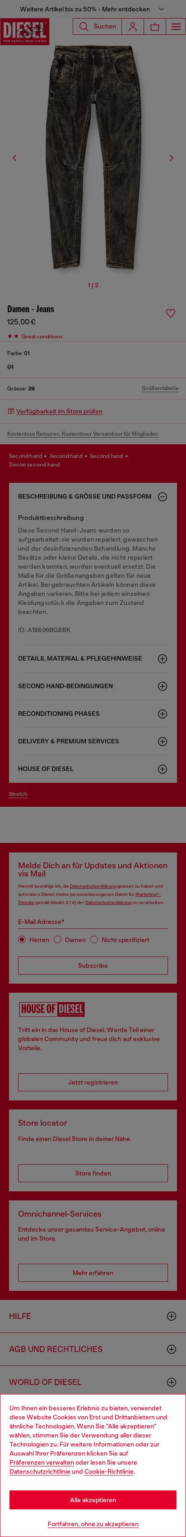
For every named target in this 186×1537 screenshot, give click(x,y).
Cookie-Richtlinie (109, 1471)
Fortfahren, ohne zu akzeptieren (93, 1523)
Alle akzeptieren (93, 1500)
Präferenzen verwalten (41, 1462)
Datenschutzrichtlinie (39, 1471)
